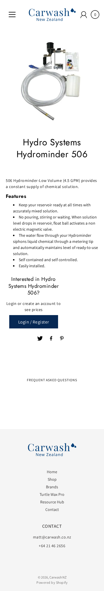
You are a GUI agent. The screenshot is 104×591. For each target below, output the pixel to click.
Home (52, 471)
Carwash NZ (57, 577)
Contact (52, 509)
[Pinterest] (62, 338)
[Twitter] (40, 338)
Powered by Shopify (52, 582)
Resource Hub (52, 502)
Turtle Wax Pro (52, 494)
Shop (52, 479)
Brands (52, 486)
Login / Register (33, 322)
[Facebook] (51, 338)
